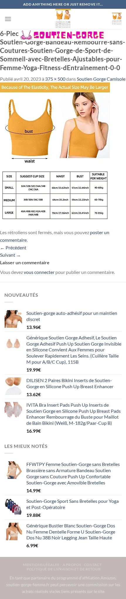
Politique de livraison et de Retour (64, 569)
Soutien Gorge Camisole (101, 79)
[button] (7, 19)
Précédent (13, 247)
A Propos (72, 564)
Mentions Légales (41, 564)
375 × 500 (55, 79)
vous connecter (39, 272)
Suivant (10, 255)
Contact (93, 564)
